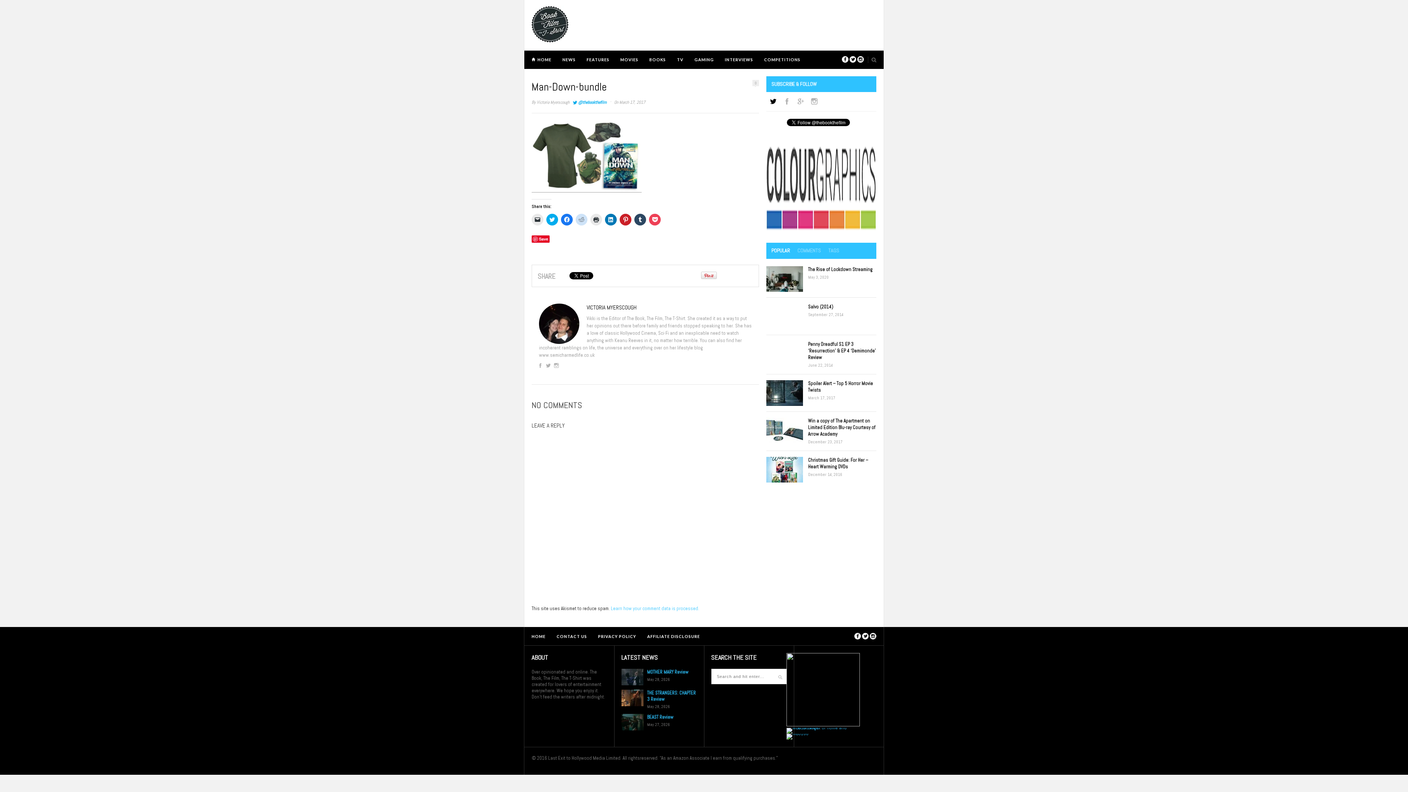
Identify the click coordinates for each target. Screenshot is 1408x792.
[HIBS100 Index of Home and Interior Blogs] (816, 728)
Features (598, 59)
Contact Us (572, 636)
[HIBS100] (797, 733)
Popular (780, 250)
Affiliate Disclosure (673, 636)
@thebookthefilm (592, 102)
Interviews (739, 59)
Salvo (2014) (820, 307)
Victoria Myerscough (553, 102)
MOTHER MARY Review (668, 672)
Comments (809, 250)
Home (544, 59)
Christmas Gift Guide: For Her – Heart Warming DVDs (838, 463)
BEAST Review (660, 717)
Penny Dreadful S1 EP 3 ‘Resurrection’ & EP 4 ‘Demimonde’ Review (842, 350)
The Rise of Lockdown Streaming (840, 269)
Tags (833, 250)
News (569, 59)
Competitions (782, 59)
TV (680, 59)
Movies (629, 59)
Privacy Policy (617, 636)
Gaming (704, 59)
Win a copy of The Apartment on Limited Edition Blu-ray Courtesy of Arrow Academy (842, 427)
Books (657, 59)
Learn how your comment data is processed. (655, 608)
